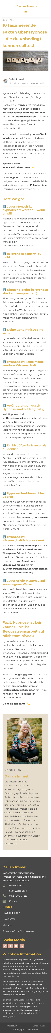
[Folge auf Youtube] (16, 946)
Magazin (7, 925)
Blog (12, 20)
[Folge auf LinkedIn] (22, 946)
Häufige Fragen (11, 912)
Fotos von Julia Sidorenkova (18, 931)
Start (5, 20)
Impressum (12, 1026)
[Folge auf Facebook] (10, 946)
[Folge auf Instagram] (5, 946)
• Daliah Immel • (25, 6)
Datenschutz (39, 1026)
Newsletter (9, 919)
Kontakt (13, 901)
